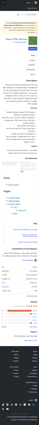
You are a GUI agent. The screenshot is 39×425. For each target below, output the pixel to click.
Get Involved (14, 367)
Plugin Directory (32, 8)
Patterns (16, 361)
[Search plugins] (18, 14)
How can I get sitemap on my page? (25, 229)
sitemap (5, 290)
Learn (35, 367)
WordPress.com (31, 382)
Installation (31, 65)
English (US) (5, 286)
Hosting (34, 358)
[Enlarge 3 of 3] (35, 177)
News (35, 355)
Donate (15, 373)
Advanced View (32, 296)
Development (30, 70)
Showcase (15, 351)
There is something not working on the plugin (29, 235)
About (35, 351)
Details (33, 55)
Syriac (31, 400)
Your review (33, 327)
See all (4, 327)
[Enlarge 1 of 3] (35, 164)
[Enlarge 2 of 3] (16, 164)
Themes (16, 355)
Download (33, 48)
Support (32, 74)
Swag (16, 376)
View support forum (30, 340)
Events (16, 370)
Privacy (34, 361)
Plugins (16, 358)
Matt (34, 386)
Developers (33, 373)
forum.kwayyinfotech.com (28, 153)
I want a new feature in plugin (27, 242)
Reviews (32, 60)
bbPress (33, 389)
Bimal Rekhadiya (21, 42)
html (9, 290)
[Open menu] (3, 2)
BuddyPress (32, 392)
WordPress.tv (31, 376)
